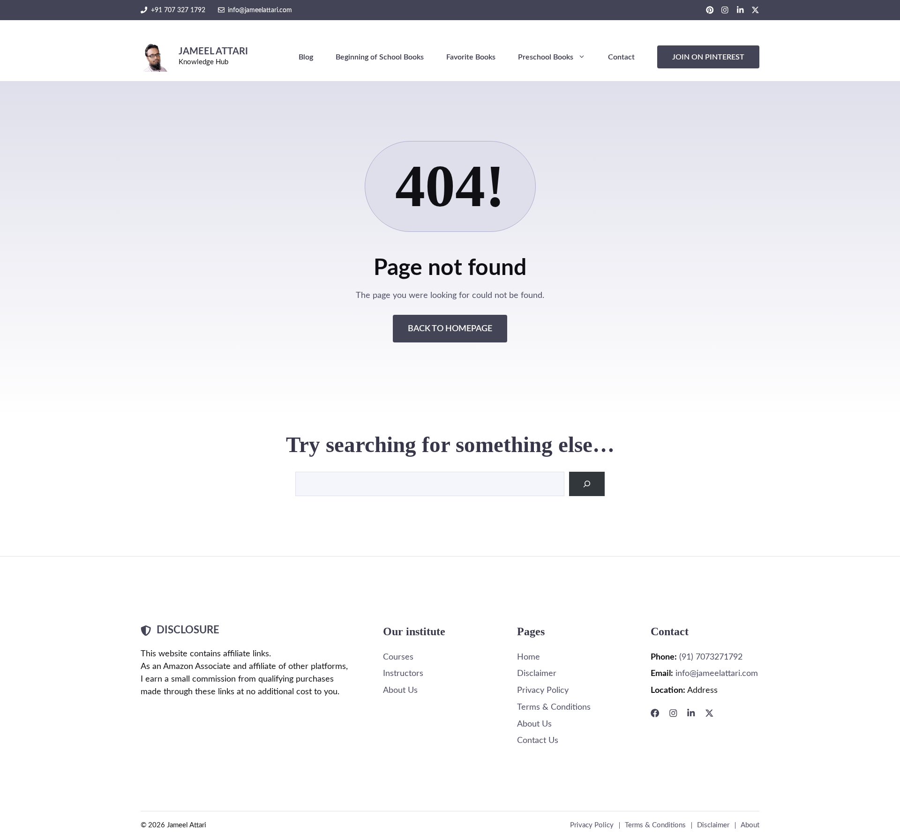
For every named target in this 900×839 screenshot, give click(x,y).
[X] (709, 713)
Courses (398, 657)
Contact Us (537, 740)
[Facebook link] (710, 10)
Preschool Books (545, 57)
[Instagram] (673, 713)
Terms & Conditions (554, 707)
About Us (400, 690)
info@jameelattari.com (260, 10)
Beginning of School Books (380, 57)
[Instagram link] (725, 10)
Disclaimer (536, 673)
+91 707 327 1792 (178, 10)
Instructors (403, 673)
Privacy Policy (543, 690)
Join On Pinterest (708, 57)
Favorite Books (470, 57)
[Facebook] (655, 713)
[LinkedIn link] (740, 10)
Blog (306, 57)
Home (528, 657)
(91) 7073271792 (710, 657)
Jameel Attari (213, 51)
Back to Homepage (450, 329)
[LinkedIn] (691, 713)
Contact (621, 57)
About (750, 825)
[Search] (587, 484)
